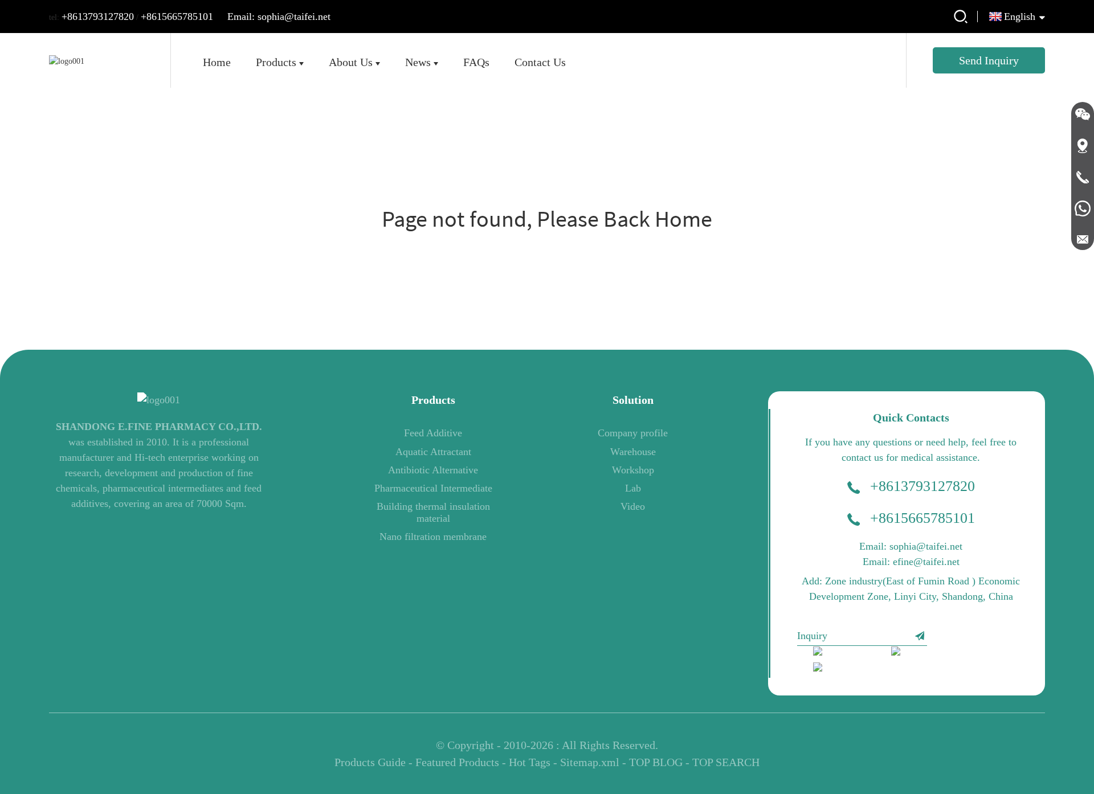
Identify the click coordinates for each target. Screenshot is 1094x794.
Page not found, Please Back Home (547, 218)
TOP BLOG (656, 762)
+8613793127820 (98, 16)
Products (276, 62)
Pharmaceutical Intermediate (433, 488)
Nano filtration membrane (433, 536)
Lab (633, 488)
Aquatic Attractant (433, 451)
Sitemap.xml (589, 762)
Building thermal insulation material (433, 512)
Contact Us (540, 62)
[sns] (844, 654)
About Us (351, 62)
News (418, 62)
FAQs (476, 62)
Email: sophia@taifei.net (278, 16)
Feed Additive (433, 433)
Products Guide (370, 762)
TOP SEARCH (726, 762)
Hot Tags (529, 762)
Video (633, 506)
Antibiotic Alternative (433, 470)
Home (217, 62)
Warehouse (633, 451)
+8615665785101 (177, 16)
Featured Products (457, 762)
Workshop (633, 470)
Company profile (633, 433)
